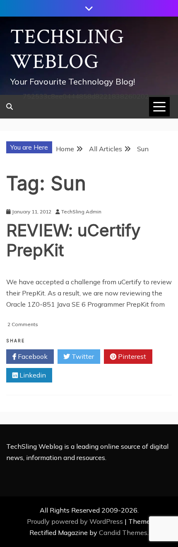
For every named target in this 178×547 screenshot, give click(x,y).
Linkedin (32, 375)
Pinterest (131, 356)
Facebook (32, 356)
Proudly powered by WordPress (76, 521)
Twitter (82, 356)
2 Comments (22, 324)
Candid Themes (123, 532)
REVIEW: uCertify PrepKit (73, 240)
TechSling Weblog (67, 49)
